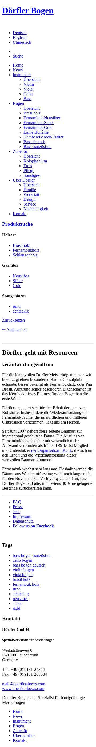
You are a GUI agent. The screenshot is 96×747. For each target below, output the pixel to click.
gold (16, 608)
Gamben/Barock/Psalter (43, 137)
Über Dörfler (24, 180)
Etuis (27, 165)
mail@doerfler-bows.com (23, 684)
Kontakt (19, 213)
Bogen (18, 103)
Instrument (22, 74)
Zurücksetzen (13, 320)
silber (17, 603)
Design (29, 199)
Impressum (22, 516)
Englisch (20, 37)
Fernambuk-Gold (38, 127)
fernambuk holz (26, 584)
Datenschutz (23, 521)
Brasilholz (32, 113)
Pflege (28, 170)
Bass (27, 98)
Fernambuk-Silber (38, 122)
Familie (29, 189)
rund (17, 589)
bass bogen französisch (32, 555)
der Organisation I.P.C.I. (51, 450)
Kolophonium (35, 161)
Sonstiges (31, 175)
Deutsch (20, 32)
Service (29, 204)
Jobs (16, 511)
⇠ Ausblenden (14, 329)
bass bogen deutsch (29, 565)
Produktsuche (17, 224)
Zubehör (20, 151)
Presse (18, 506)
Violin (28, 84)
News (18, 70)
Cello (28, 94)
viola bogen (23, 574)
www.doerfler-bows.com (23, 688)
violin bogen (23, 570)
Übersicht (31, 79)
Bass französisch (37, 146)
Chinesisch (22, 42)
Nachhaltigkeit (35, 209)
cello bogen (22, 560)
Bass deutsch (34, 141)
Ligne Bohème (36, 132)
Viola (28, 89)
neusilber (20, 598)
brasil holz (21, 579)
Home (18, 65)
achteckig (21, 594)
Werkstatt (31, 194)
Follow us (33, 526)
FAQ (17, 502)
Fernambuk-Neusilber (41, 118)
